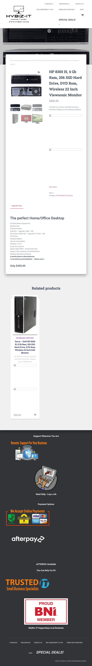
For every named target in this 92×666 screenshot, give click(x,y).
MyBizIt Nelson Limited (63, 661)
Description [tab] (17, 206)
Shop (82, 9)
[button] (39, 72)
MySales (83, 661)
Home (12, 60)
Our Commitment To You (44, 9)
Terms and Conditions (66, 9)
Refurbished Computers (22, 60)
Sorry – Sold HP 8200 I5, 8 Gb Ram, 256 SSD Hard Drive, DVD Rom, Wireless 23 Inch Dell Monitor (25, 347)
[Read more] (35, 415)
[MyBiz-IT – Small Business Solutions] (19, 14)
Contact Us (79, 4)
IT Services (48, 4)
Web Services (64, 4)
